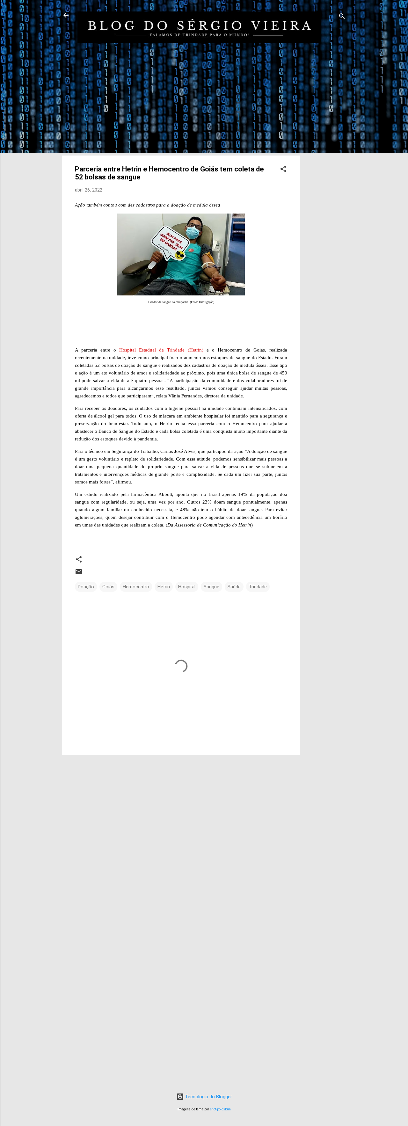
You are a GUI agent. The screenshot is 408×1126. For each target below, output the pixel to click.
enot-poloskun (220, 1109)
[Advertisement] (325, 156)
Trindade (258, 587)
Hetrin (163, 587)
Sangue (211, 587)
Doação (86, 587)
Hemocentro (136, 587)
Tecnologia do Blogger (208, 1097)
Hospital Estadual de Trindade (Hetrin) (161, 349)
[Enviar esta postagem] (79, 574)
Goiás (108, 587)
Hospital (186, 587)
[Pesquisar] (342, 17)
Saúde (234, 587)
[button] (283, 170)
